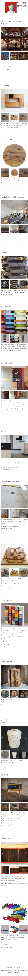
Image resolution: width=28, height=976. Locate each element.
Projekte (2, 970)
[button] (2, 39)
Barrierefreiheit (23, 970)
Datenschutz (15, 970)
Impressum (8, 970)
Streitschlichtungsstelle (14, 972)
